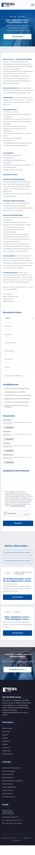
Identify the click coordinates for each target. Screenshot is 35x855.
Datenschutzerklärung (17, 506)
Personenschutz (7, 790)
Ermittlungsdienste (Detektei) (12, 780)
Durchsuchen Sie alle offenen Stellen (17, 552)
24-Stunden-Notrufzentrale (11, 768)
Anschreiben (7, 420)
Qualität (5, 738)
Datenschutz (6, 751)
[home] (7, 5)
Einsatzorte (6, 741)
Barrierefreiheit (7, 754)
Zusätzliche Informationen (16, 471)
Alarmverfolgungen (8, 771)
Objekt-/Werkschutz (9, 787)
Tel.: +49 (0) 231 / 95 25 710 (12, 820)
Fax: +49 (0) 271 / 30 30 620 (12, 823)
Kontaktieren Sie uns (17, 669)
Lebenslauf (7, 431)
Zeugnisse (6, 443)
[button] (32, 5)
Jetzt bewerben (17, 36)
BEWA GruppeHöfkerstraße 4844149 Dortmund (8, 812)
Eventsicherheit (7, 784)
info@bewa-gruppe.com (10, 817)
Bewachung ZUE (8, 774)
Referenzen (6, 731)
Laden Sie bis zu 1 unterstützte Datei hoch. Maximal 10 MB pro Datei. (17, 423)
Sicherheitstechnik (8, 797)
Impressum (6, 747)
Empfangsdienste (8, 777)
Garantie (5, 735)
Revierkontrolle (7, 793)
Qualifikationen (10, 385)
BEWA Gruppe (7, 728)
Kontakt (5, 744)
